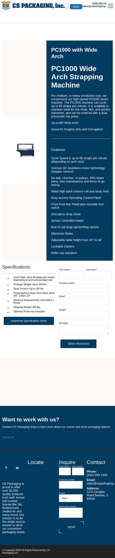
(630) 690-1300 (97, 475)
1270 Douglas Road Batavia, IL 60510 (98, 495)
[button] (110, 5)
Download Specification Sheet (29, 320)
